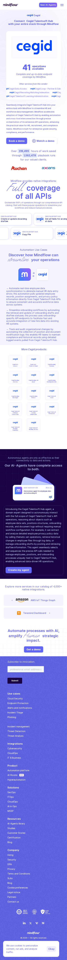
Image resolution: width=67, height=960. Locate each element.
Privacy (11, 869)
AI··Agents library (16, 823)
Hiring (10, 855)
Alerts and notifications (19, 708)
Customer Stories (16, 833)
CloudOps (12, 753)
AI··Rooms (12, 775)
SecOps (11, 792)
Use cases (13, 693)
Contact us (13, 901)
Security (11, 859)
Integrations (15, 743)
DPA (9, 864)
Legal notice (13, 892)
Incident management (18, 726)
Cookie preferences (17, 887)
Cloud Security (15, 698)
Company (13, 850)
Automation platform (18, 770)
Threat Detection (16, 731)
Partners (11, 897)
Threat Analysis (15, 736)
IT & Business (14, 757)
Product (12, 765)
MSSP (10, 811)
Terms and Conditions (18, 873)
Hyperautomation (16, 779)
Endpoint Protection (18, 703)
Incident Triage (15, 712)
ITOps (10, 797)
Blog (9, 883)
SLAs (10, 878)
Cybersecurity (14, 748)
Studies (11, 828)
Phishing (11, 717)
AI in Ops (12, 806)
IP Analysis (12, 722)
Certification (14, 837)
